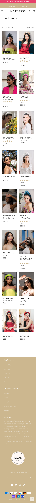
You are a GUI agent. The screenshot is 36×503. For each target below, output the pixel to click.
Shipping (6, 393)
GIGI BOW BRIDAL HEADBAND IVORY (25, 177)
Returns (6, 398)
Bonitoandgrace (16, 499)
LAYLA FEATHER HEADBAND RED (25, 335)
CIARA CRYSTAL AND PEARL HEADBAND (9, 177)
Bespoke (6, 410)
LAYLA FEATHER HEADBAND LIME (8, 299)
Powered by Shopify (23, 499)
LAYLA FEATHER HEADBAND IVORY (8, 138)
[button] (2, 11)
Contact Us (7, 373)
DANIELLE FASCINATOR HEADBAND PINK (8, 98)
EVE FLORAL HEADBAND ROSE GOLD (8, 254)
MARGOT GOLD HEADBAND (24, 57)
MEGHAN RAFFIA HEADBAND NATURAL (25, 300)
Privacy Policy (8, 402)
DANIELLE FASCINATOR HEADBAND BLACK (9, 58)
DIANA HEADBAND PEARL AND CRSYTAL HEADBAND (26, 139)
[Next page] (23, 348)
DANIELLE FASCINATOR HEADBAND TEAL (25, 217)
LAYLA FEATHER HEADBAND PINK (25, 97)
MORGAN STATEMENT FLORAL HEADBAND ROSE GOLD (26, 259)
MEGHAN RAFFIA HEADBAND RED (8, 335)
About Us (6, 378)
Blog (5, 382)
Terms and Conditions (10, 406)
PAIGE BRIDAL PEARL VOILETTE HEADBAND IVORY (9, 217)
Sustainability (7, 365)
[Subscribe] (30, 478)
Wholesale (7, 369)
